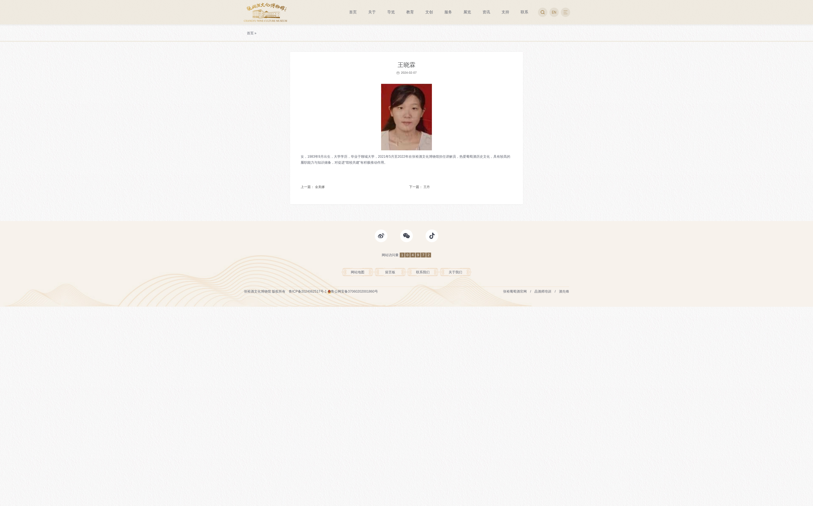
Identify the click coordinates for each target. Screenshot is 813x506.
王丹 (426, 187)
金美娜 (320, 187)
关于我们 (455, 272)
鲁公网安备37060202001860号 (354, 291)
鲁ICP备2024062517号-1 (308, 291)
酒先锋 (564, 291)
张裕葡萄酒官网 (515, 291)
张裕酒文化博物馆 (257, 291)
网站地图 (357, 272)
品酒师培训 (542, 291)
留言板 (390, 272)
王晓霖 (406, 65)
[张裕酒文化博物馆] (265, 12)
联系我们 (423, 272)
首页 (250, 33)
